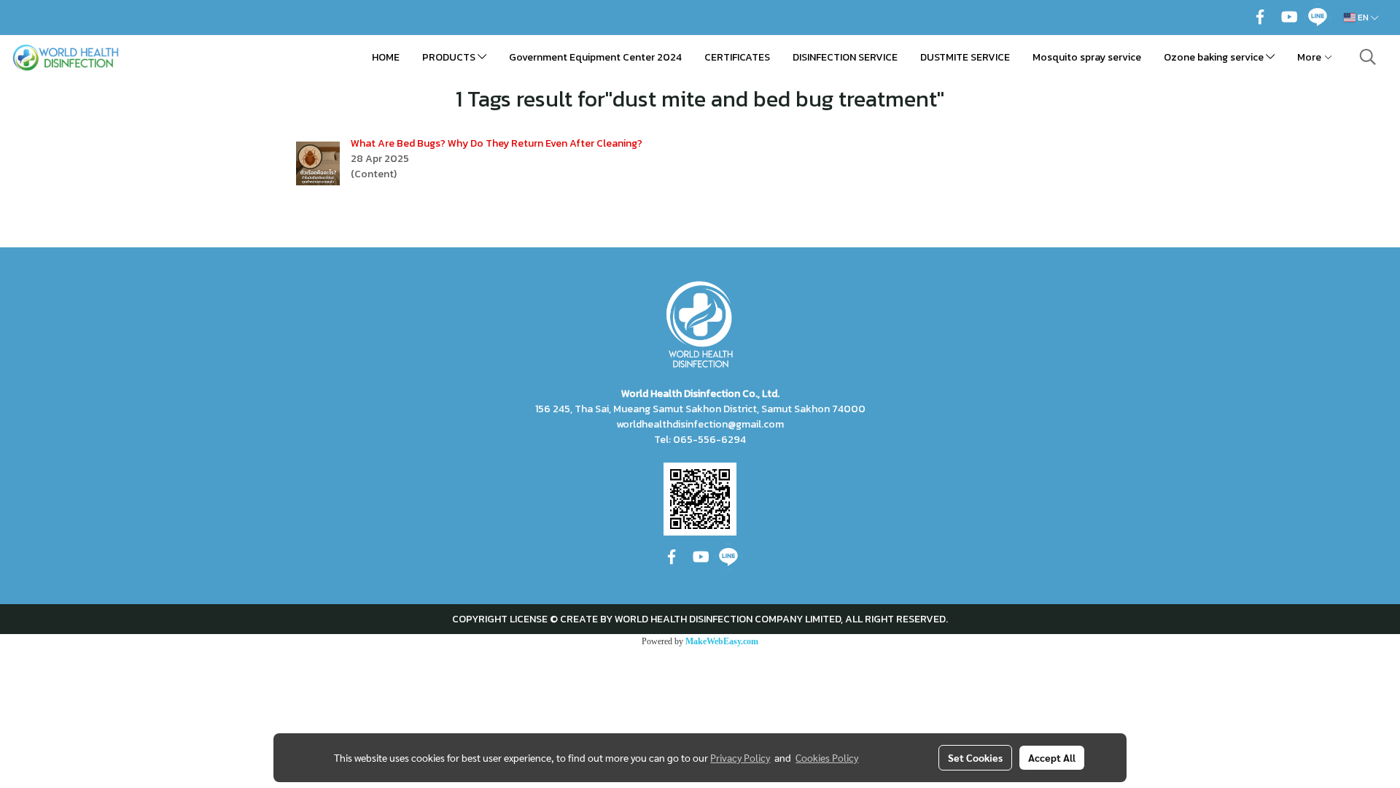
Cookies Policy (827, 757)
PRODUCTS (450, 57)
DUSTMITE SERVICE (965, 57)
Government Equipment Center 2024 (595, 57)
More (1310, 57)
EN (1363, 17)
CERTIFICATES (737, 57)
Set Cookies (975, 757)
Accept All (1052, 757)
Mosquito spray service (1086, 57)
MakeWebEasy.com (721, 641)
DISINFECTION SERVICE (845, 57)
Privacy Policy (740, 757)
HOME (386, 57)
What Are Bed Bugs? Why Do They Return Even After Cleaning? (496, 143)
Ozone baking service (1215, 57)
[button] (1368, 57)
